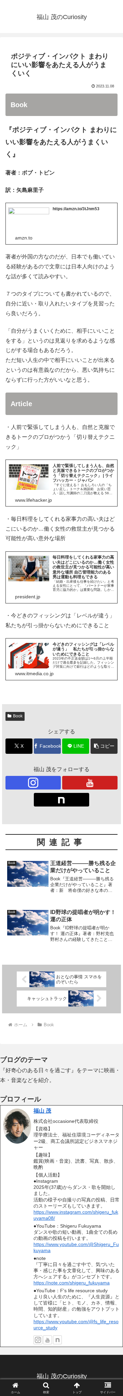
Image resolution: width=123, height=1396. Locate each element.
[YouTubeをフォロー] (90, 783)
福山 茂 (42, 1111)
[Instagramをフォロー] (33, 783)
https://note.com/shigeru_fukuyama (71, 1282)
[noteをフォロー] (61, 800)
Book (18, 716)
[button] (104, 746)
